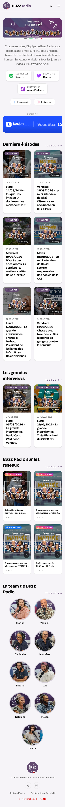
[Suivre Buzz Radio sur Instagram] (37, 785)
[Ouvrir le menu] (59, 6)
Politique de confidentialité (43, 793)
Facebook (22, 101)
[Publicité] (32, 124)
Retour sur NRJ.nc (34, 799)
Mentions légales (17, 793)
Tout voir (52, 145)
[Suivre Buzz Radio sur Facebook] (28, 785)
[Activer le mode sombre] (51, 6)
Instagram (46, 101)
